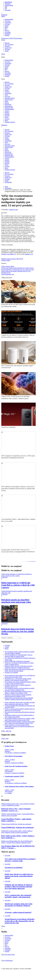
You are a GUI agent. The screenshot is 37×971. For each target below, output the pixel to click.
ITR (6, 8)
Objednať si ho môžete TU (8, 254)
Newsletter (8, 10)
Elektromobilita (9, 5)
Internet (7, 103)
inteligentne (8, 274)
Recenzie (7, 46)
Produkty (7, 114)
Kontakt (7, 35)
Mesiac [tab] (7, 648)
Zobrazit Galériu (5, 260)
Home (6, 186)
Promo (6, 117)
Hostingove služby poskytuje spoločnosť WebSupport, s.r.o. (17, 963)
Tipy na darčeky (9, 44)
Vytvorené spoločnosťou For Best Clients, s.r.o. (14, 957)
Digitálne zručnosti (10, 122)
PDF (6, 7)
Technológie (8, 93)
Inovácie (7, 115)
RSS (6, 29)
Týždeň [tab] (7, 647)
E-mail (16, 209)
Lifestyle (7, 119)
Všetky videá (4, 738)
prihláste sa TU (29, 254)
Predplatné (7, 3)
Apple (3, 274)
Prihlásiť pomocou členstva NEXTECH (12, 259)
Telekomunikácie (9, 109)
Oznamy (7, 111)
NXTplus (7, 24)
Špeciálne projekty (10, 98)
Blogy (6, 27)
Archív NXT (8, 47)
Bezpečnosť (8, 104)
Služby (3, 16)
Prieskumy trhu (9, 107)
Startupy (7, 112)
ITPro (6, 95)
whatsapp (11, 209)
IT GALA (7, 21)
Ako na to (7, 96)
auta (13, 274)
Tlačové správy (9, 99)
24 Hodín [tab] (7, 645)
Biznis (6, 101)
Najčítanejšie (8, 182)
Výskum (7, 91)
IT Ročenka (8, 22)
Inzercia (7, 30)
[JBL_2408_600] (6, 731)
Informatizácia (8, 106)
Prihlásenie (4, 14)
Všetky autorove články (7, 266)
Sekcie (3, 54)
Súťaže (7, 25)
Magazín (7, 43)
